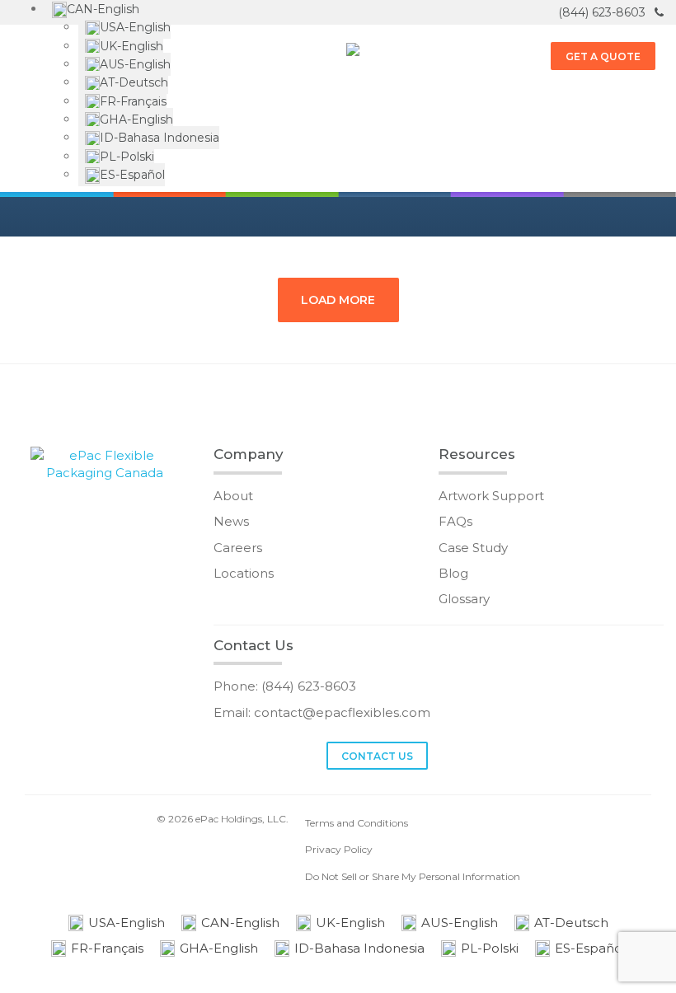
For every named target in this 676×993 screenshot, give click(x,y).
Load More (338, 300)
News (231, 521)
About (233, 496)
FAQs (455, 521)
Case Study (473, 547)
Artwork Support (491, 496)
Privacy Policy (339, 849)
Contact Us (377, 756)
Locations (244, 573)
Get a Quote (603, 56)
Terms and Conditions (356, 823)
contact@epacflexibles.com (342, 712)
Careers (238, 547)
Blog (453, 573)
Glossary (464, 599)
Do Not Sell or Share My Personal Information (412, 876)
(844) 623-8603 (603, 12)
